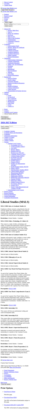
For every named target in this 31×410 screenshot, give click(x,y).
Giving (6, 19)
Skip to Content (8, 2)
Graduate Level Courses (10, 112)
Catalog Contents (9, 140)
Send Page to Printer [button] (9, 391)
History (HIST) (15, 168)
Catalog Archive (8, 139)
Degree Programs (9, 193)
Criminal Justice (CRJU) (17, 156)
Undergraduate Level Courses (16, 190)
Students (6, 14)
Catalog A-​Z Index (9, 137)
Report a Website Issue (10, 379)
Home (5, 109)
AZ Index (6, 3)
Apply (6, 20)
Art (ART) (14, 148)
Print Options (4, 117)
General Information (9, 196)
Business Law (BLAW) (17, 153)
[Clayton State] (9, 8)
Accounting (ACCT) (16, 145)
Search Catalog (8, 24)
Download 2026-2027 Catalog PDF (14, 405)
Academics (7, 134)
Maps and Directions (15, 367)
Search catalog (5, 126)
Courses (6, 111)
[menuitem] (7, 29)
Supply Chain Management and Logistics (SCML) (19, 187)
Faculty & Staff (8, 16)
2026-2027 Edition (9, 122)
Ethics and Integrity (9, 378)
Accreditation (7, 376)
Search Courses (8, 191)
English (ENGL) (15, 160)
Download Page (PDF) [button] (10, 397)
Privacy (6, 373)
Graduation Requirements (11, 197)
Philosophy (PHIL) (16, 180)
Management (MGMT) (17, 173)
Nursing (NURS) (15, 179)
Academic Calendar (9, 131)
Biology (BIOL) (15, 149)
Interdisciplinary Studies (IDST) (19, 170)
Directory (6, 17)
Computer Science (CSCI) (18, 154)
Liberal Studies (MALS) (17, 171)
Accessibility (7, 375)
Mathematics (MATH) (17, 176)
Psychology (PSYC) (16, 183)
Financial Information (10, 194)
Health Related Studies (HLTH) (19, 166)
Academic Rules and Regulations (13, 132)
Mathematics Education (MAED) (20, 177)
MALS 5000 (12, 288)
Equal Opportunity (9, 370)
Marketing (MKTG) (16, 174)
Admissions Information (10, 136)
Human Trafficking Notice (11, 372)
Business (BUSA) (16, 151)
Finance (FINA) (15, 162)
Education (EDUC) (16, 159)
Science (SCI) (15, 185)
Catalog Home (8, 5)
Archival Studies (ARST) (18, 146)
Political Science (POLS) (18, 182)
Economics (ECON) (16, 157)
